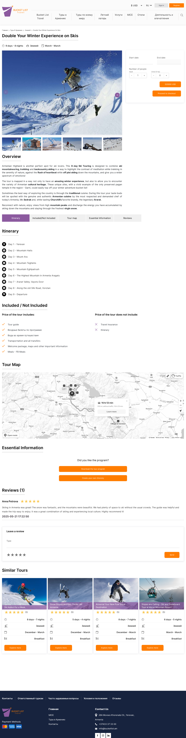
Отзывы (116, 698)
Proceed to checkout (167, 93)
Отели (141, 14)
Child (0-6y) (155, 72)
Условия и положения (95, 698)
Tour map (72, 218)
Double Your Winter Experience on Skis (46, 30)
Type (9, 541)
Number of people (138, 69)
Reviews (127, 218)
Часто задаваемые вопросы (63, 698)
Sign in (161, 5)
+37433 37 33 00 (107, 724)
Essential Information (100, 218)
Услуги (118, 14)
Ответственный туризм (30, 698)
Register (176, 5)
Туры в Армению (16, 30)
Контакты (7, 698)
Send (172, 555)
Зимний (28, 30)
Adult (131, 72)
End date (161, 57)
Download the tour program (93, 469)
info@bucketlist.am (107, 728)
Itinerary (16, 218)
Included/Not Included (44, 218)
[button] (117, 95)
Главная (5, 30)
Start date (134, 57)
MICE (130, 14)
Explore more (15, 648)
